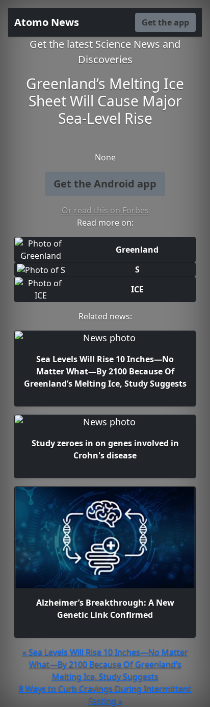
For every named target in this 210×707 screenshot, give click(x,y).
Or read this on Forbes (105, 210)
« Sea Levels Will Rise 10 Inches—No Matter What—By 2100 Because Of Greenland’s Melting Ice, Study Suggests (105, 664)
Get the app (165, 22)
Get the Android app (105, 184)
